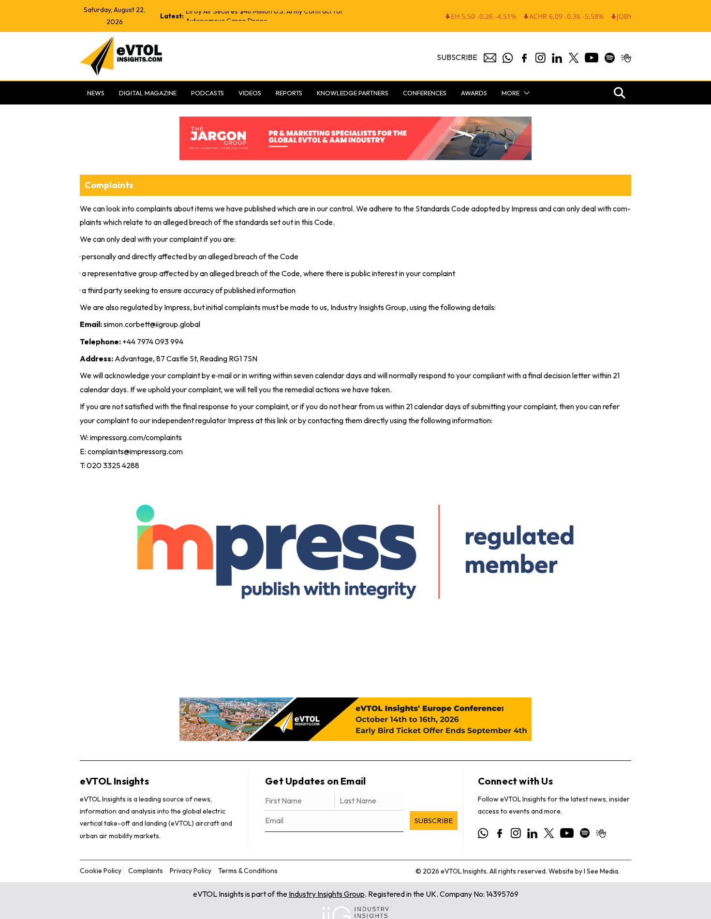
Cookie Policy (100, 870)
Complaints (145, 870)
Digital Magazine (148, 93)
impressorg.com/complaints (136, 437)
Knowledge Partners (352, 93)
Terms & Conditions (248, 870)
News (95, 93)
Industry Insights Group (327, 894)
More (510, 93)
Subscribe (457, 57)
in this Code (314, 222)
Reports (289, 93)
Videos (249, 93)
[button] (524, 93)
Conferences (424, 93)
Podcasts (207, 93)
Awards (474, 93)
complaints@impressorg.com (135, 451)
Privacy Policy (190, 870)
